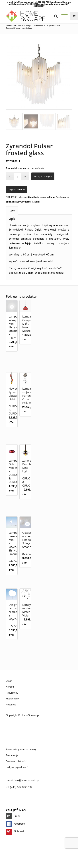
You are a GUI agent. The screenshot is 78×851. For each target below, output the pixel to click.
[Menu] (63, 16)
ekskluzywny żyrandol (22, 201)
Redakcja (11, 704)
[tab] (12, 211)
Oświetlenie (33, 197)
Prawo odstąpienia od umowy (21, 749)
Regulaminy (12, 692)
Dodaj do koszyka (43, 176)
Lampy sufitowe (47, 197)
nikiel (37, 201)
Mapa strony (12, 698)
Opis (12, 210)
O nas (9, 681)
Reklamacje (12, 755)
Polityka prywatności (17, 767)
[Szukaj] (54, 16)
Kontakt (10, 686)
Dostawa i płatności (16, 761)
